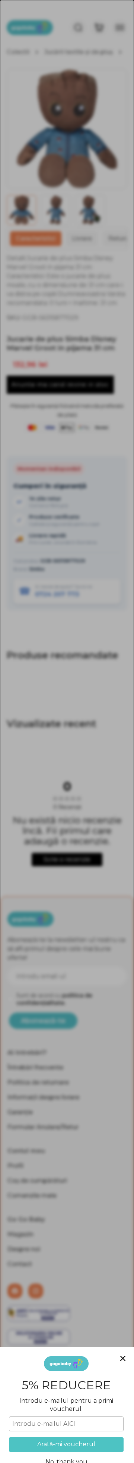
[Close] (123, 1358)
